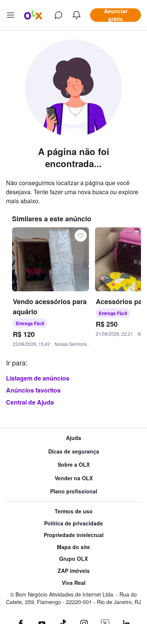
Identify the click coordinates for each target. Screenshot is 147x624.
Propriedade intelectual (74, 535)
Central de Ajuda (30, 402)
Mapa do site (73, 547)
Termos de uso (74, 511)
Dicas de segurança (73, 451)
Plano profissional (73, 491)
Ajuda (73, 437)
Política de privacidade (73, 523)
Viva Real (74, 582)
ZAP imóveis (74, 570)
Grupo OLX (73, 558)
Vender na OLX (74, 478)
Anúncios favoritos (33, 390)
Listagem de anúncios (37, 378)
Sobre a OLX (74, 464)
